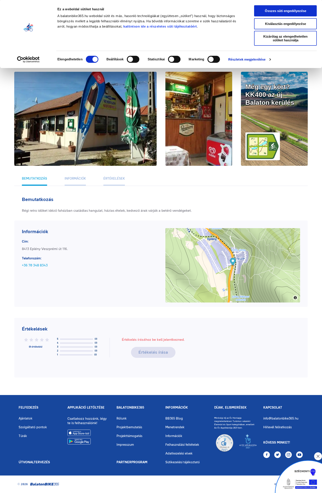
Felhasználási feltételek (182, 445)
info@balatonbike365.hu (280, 418)
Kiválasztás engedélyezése (285, 24)
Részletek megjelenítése (246, 59)
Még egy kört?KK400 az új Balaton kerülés (269, 94)
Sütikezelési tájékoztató (182, 462)
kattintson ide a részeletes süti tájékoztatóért (160, 26)
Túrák (23, 436)
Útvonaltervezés (34, 462)
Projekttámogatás (129, 436)
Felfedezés (28, 408)
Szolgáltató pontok (33, 427)
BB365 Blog (174, 418)
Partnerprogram (132, 462)
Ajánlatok (25, 418)
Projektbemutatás (129, 427)
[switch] (133, 59)
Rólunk (122, 418)
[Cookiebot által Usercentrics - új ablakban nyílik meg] (28, 59)
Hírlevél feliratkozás (277, 427)
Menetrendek (174, 427)
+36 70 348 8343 (35, 265)
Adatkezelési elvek (179, 453)
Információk (176, 408)
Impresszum (125, 445)
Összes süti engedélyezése (285, 11)
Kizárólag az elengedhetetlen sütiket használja (285, 38)
